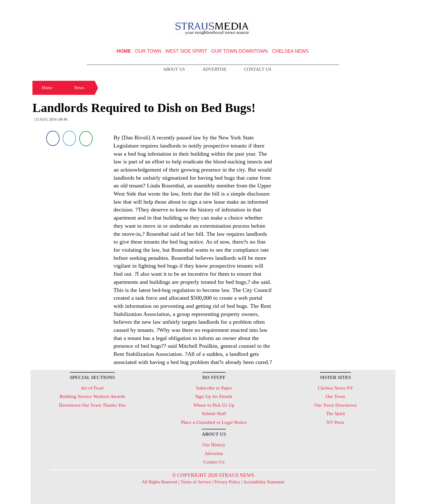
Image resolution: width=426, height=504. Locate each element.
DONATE (377, 7)
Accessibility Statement (263, 482)
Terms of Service (196, 482)
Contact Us (257, 69)
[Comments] (86, 138)
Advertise (214, 69)
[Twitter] (69, 138)
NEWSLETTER (342, 7)
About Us (174, 69)
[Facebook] (53, 138)
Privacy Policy (227, 482)
